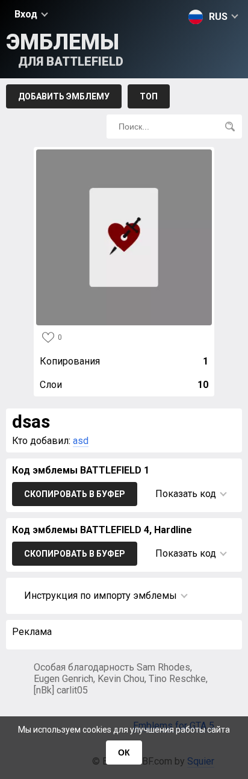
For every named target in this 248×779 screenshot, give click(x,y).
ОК (124, 752)
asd (80, 440)
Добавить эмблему (64, 96)
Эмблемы (64, 49)
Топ (149, 96)
